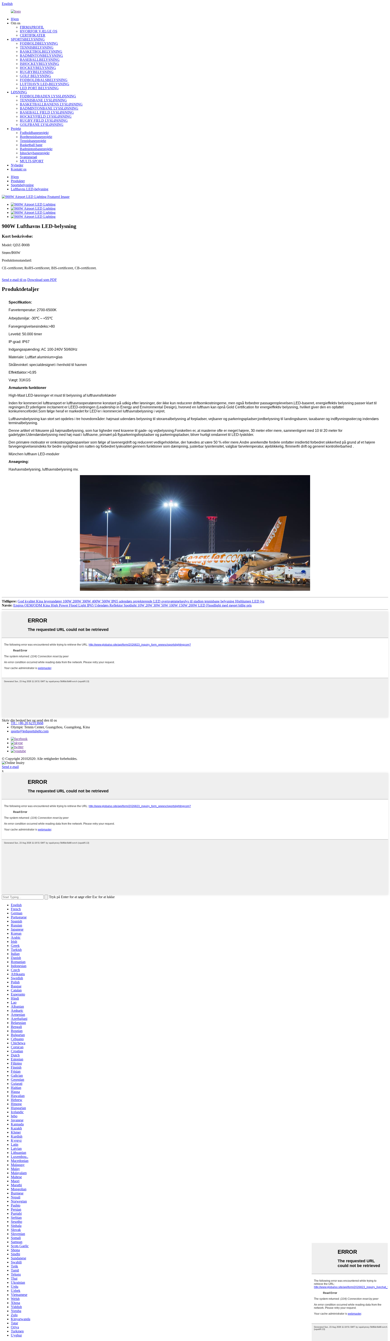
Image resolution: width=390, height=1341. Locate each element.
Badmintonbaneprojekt (36, 149)
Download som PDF (42, 280)
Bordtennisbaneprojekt (36, 137)
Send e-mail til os (14, 280)
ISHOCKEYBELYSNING (39, 64)
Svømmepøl (28, 157)
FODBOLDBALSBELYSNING (43, 80)
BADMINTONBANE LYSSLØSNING (49, 108)
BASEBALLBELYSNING (40, 60)
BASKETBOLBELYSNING (41, 51)
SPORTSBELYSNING (28, 39)
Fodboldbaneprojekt (34, 133)
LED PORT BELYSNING (39, 88)
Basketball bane (31, 145)
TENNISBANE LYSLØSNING (43, 100)
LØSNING (19, 92)
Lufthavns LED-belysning (29, 189)
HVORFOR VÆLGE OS (38, 31)
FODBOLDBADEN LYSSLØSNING (48, 96)
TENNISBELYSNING (36, 47)
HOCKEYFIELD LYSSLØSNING (46, 116)
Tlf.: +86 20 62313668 (27, 723)
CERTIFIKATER (32, 35)
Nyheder (17, 165)
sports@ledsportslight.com (30, 731)
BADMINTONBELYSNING (41, 56)
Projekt (16, 129)
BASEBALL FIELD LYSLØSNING (47, 112)
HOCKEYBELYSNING (38, 68)
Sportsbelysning (22, 185)
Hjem (15, 19)
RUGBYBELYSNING (36, 72)
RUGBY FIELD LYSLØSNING (44, 120)
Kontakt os (18, 169)
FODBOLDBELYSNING (39, 43)
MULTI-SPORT (32, 161)
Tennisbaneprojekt (33, 141)
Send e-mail (10, 767)
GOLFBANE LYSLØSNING (41, 125)
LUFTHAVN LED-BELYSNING (44, 84)
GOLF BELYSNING (35, 76)
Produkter (18, 181)
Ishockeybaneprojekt (34, 153)
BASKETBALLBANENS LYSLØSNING (51, 104)
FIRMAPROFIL (32, 27)
